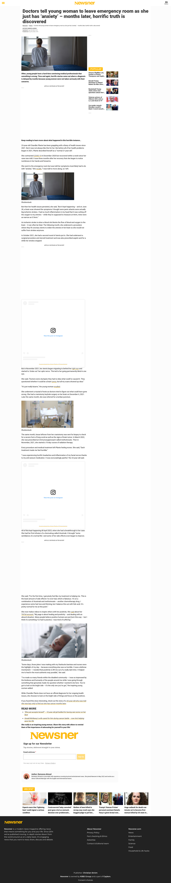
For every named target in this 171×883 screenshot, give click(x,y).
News (30, 25)
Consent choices (85, 880)
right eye (75, 369)
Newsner (25, 25)
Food (130, 847)
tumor (54, 382)
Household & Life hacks (138, 851)
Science (131, 843)
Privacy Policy (93, 833)
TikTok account (27, 614)
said (72, 612)
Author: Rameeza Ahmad (30, 28)
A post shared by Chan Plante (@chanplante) (53, 364)
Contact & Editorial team (98, 843)
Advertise (91, 840)
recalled (57, 387)
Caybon (106, 876)
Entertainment (135, 836)
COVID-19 (37, 156)
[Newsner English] (85, 3)
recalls (38, 169)
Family (131, 840)
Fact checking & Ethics (97, 836)
